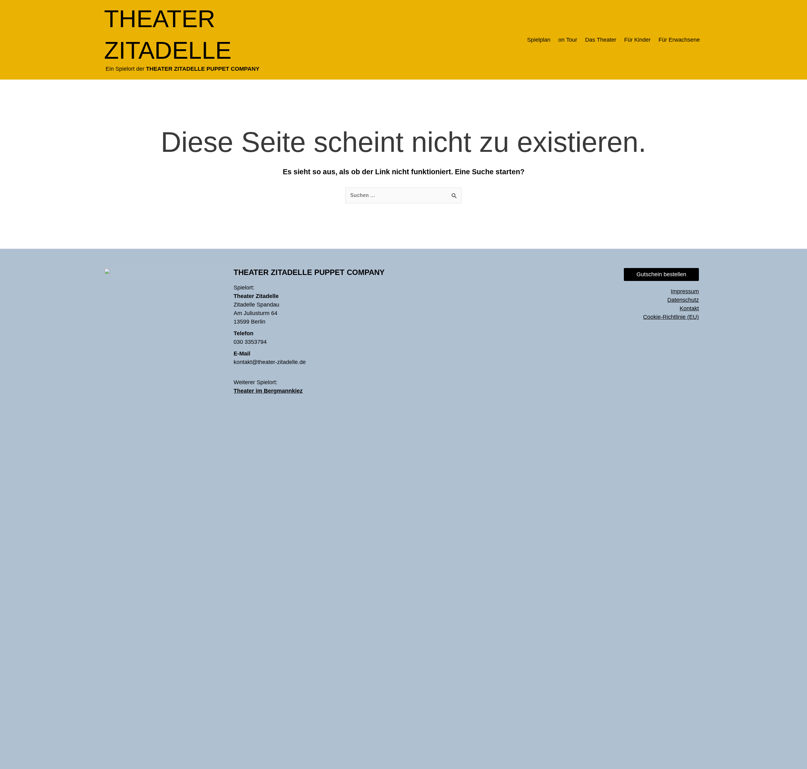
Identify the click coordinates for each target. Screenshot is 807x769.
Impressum (685, 291)
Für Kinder (637, 40)
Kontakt (689, 308)
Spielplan (538, 40)
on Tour (567, 40)
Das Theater (600, 40)
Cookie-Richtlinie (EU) (671, 317)
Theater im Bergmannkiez (268, 391)
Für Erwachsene (679, 40)
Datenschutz (683, 300)
